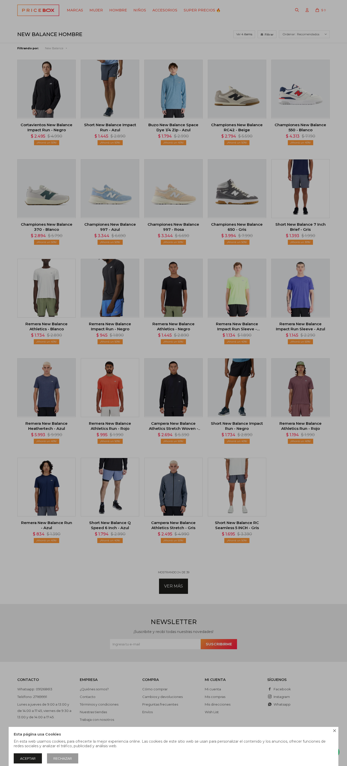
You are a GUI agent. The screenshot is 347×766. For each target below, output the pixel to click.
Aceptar (28, 758)
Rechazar (62, 758)
